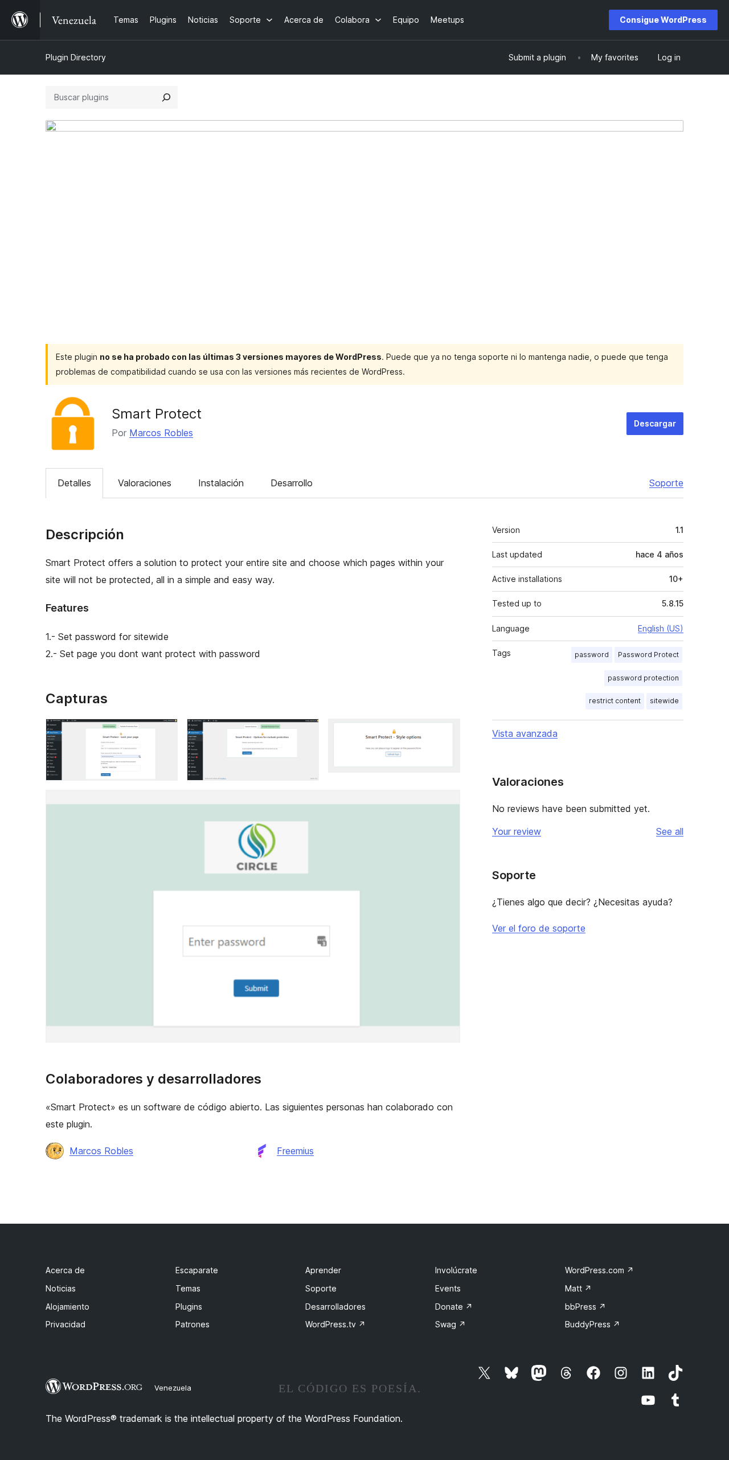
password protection (643, 678)
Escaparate (196, 1270)
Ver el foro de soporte (538, 928)
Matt (578, 1288)
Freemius (295, 1150)
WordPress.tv (335, 1324)
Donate (454, 1306)
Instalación (221, 483)
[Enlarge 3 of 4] (444, 734)
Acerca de (65, 1270)
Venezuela (172, 1387)
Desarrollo (292, 483)
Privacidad (65, 1324)
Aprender (323, 1270)
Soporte (666, 483)
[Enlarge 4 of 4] (444, 805)
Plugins (188, 1306)
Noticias (61, 1288)
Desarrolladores (335, 1306)
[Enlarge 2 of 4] (303, 734)
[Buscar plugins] (166, 97)
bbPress (585, 1306)
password (592, 654)
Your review (516, 831)
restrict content (615, 700)
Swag (450, 1324)
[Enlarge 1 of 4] (162, 734)
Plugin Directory (76, 57)
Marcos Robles (161, 432)
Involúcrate (456, 1270)
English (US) (660, 628)
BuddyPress (592, 1324)
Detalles (74, 483)
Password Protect (648, 654)
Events (448, 1288)
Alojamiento (67, 1306)
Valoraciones (144, 483)
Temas (187, 1288)
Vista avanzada (525, 733)
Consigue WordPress (663, 19)
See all (669, 831)
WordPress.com (599, 1270)
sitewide (664, 700)
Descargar (655, 423)
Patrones (192, 1324)
